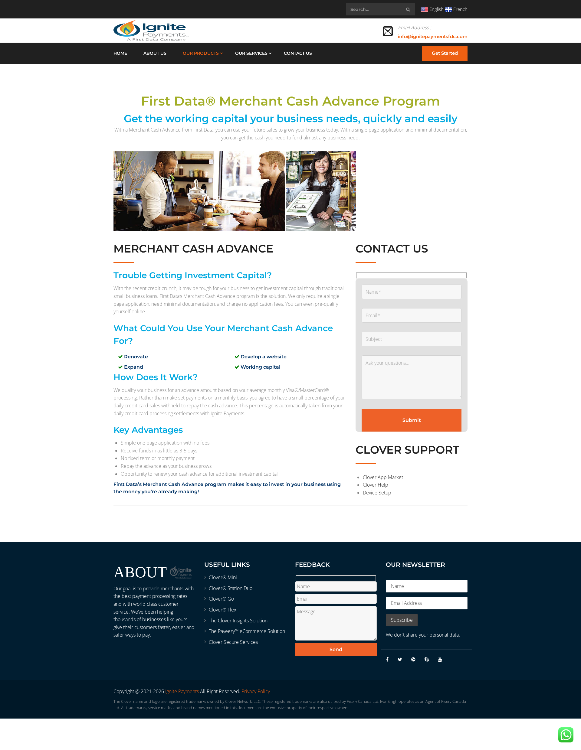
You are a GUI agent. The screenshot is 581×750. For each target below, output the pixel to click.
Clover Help (375, 484)
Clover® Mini (223, 577)
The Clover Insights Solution (238, 620)
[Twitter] (400, 659)
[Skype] (426, 659)
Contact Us (298, 53)
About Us (154, 53)
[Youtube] (440, 659)
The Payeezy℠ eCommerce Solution (247, 631)
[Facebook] (387, 659)
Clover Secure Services (233, 642)
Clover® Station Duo (230, 588)
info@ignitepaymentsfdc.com (433, 36)
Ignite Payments (182, 691)
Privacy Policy (255, 691)
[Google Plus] (413, 659)
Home (120, 53)
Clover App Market (383, 477)
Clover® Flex (222, 609)
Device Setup (377, 492)
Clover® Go (221, 598)
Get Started (445, 53)
